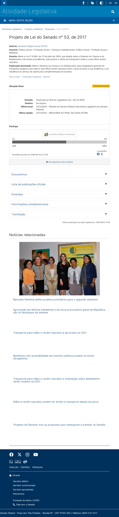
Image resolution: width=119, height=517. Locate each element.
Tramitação (18, 214)
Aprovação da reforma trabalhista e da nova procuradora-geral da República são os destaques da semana (59, 311)
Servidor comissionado (24, 485)
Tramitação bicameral (32, 77)
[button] (83, 3)
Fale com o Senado (25, 504)
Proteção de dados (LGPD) (26, 500)
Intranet (16, 475)
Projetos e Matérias (34, 29)
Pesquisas (50, 29)
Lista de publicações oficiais (28, 184)
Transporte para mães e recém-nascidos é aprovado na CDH (49, 332)
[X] (101, 154)
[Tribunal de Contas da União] (24, 462)
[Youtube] (34, 455)
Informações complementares (29, 204)
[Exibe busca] (113, 11)
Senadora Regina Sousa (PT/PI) (32, 46)
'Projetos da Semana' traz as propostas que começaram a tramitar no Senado (59, 424)
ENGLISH (14, 467)
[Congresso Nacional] (18, 462)
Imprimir (46, 77)
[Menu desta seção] (5, 20)
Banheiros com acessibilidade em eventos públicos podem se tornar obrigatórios (53, 357)
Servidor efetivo (20, 481)
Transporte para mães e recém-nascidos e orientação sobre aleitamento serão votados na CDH (56, 380)
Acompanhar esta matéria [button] (60, 162)
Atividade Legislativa (29, 11)
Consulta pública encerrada (61, 134)
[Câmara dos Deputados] (11, 462)
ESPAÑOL (25, 467)
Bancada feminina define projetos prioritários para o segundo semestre (55, 299)
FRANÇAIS (37, 467)
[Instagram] (27, 455)
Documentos (19, 174)
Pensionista (18, 494)
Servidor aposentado (23, 489)
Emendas (17, 194)
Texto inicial (14, 77)
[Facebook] (12, 455)
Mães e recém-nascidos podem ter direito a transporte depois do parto (56, 401)
